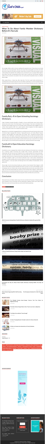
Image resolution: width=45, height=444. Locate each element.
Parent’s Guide (19, 348)
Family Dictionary (5, 26)
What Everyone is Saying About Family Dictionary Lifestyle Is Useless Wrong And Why (21, 220)
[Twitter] (37, 1)
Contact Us (16, 441)
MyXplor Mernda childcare (7, 348)
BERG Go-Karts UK (9, 344)
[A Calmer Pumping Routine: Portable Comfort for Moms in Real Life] (5, 319)
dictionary (8, 186)
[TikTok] (40, 1)
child (41, 344)
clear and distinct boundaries (12, 346)
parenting (14, 348)
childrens (4, 346)
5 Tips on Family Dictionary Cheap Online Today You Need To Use (16, 251)
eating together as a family (27, 346)
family (12, 186)
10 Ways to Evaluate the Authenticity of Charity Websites (22, 326)
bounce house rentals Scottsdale (19, 344)
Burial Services (36, 344)
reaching (25, 348)
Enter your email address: (22, 425)
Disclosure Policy (23, 441)
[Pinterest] (42, 1)
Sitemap (29, 441)
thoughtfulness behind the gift (36, 348)
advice (4, 344)
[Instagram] (39, 1)
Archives (4, 336)
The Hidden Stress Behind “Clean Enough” (18, 313)
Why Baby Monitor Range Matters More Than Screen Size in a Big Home (25, 306)
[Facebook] (35, 1)
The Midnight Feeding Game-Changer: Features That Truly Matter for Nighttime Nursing (8, 422)
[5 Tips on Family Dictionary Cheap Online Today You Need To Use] (22, 237)
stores (29, 348)
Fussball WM (39, 346)
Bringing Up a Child (29, 344)
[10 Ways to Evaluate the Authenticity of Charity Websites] (5, 326)
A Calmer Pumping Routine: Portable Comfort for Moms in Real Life (24, 319)
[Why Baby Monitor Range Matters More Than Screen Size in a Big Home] (5, 306)
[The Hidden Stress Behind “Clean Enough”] (5, 313)
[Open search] (42, 22)
